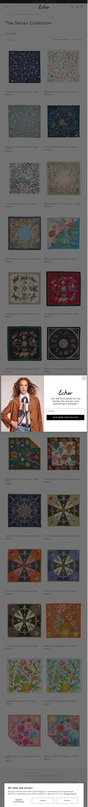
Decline (67, 800)
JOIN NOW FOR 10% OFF (65, 417)
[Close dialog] (83, 378)
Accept (43, 800)
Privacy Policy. (70, 794)
